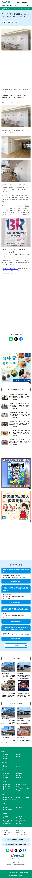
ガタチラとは (7, 832)
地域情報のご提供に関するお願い (17, 844)
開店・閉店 (9, 6)
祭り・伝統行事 (22, 785)
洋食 (19, 775)
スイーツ (7, 777)
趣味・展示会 (8, 787)
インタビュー (21, 807)
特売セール (7, 807)
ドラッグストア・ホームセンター (23, 820)
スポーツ (7, 789)
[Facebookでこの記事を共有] (21, 340)
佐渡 (6, 758)
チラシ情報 (24, 2)
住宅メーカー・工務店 (23, 798)
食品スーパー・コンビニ (10, 817)
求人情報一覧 (16, 645)
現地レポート (21, 773)
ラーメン (7, 773)
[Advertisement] (16, 70)
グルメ (16, 6)
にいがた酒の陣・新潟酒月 (23, 789)
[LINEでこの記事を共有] (11, 340)
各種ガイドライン (21, 832)
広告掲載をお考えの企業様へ (17, 840)
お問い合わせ (20, 830)
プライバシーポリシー (22, 835)
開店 (16, 22)
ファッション (8, 823)
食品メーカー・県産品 (10, 800)
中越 (6, 756)
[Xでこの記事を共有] (16, 340)
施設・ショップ (8, 798)
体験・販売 (7, 785)
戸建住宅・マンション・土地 (23, 817)
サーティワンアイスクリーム (10, 269)
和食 (6, 775)
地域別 (3, 6)
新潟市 (3, 22)
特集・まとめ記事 (9, 809)
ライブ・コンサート (23, 787)
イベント (22, 6)
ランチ (19, 777)
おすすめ (18, 2)
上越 (19, 756)
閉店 (19, 766)
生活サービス (21, 823)
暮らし (28, 6)
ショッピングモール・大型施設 (9, 820)
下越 (19, 754)
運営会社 (6, 835)
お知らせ (6, 830)
